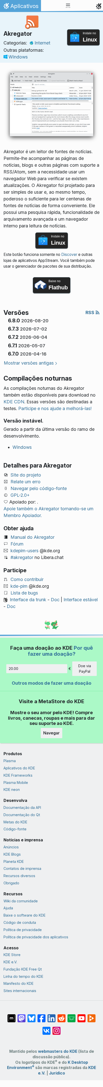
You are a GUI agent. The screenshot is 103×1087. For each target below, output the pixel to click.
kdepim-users (24, 550)
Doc (55, 599)
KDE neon (12, 789)
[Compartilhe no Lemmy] (72, 1016)
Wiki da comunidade (21, 901)
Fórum (17, 543)
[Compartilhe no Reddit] (62, 1016)
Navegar (51, 732)
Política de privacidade (23, 930)
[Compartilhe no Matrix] (12, 1016)
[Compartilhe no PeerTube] (92, 1016)
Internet (42, 42)
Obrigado (11, 883)
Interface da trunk (28, 599)
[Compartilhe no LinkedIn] (52, 1016)
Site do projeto (25, 475)
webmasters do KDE (57, 1051)
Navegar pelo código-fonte (38, 488)
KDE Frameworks (18, 775)
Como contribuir (27, 579)
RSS (90, 312)
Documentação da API (22, 807)
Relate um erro (25, 481)
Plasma (10, 761)
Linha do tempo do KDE (23, 976)
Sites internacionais (20, 991)
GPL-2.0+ (20, 495)
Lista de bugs (24, 592)
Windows (18, 56)
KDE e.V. (10, 962)
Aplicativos (20, 7)
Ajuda (8, 908)
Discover (69, 254)
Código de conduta (20, 922)
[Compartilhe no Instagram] (56, 1028)
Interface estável (81, 599)
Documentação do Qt (22, 815)
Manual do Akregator (32, 537)
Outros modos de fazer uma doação (51, 683)
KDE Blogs (12, 854)
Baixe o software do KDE (25, 915)
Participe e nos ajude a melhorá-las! (55, 408)
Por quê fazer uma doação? (60, 651)
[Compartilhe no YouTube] (82, 1016)
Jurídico (57, 1073)
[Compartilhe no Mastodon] (22, 1016)
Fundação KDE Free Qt (23, 969)
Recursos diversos (19, 876)
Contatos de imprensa (22, 868)
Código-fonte (15, 829)
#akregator (21, 557)
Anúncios (11, 847)
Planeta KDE (14, 861)
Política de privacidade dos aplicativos (36, 937)
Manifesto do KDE (19, 983)
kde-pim (19, 586)
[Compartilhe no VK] (46, 1028)
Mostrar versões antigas (29, 363)
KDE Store (12, 955)
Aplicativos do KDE (19, 768)
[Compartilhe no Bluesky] (32, 1016)
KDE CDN (14, 401)
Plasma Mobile (16, 782)
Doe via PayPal (84, 668)
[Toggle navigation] (68, 6)
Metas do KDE (15, 822)
